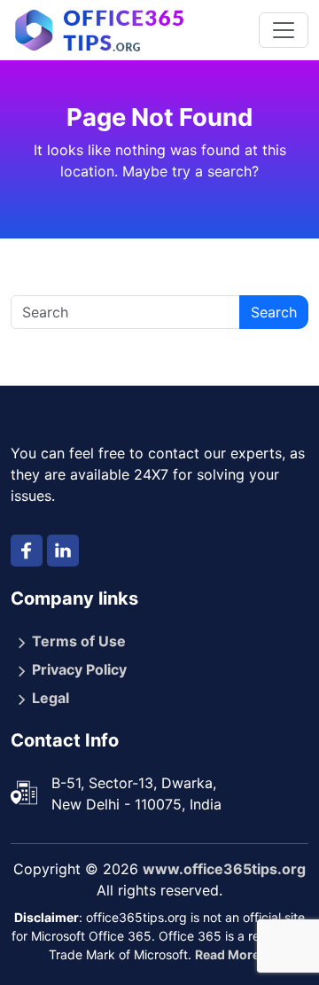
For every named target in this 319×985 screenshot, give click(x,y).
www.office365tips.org (224, 869)
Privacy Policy (79, 669)
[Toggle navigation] (283, 30)
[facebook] (27, 551)
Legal (50, 698)
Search (274, 312)
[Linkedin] (63, 551)
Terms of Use (79, 641)
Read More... (232, 954)
